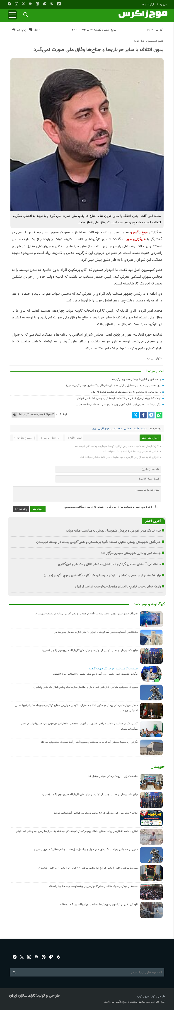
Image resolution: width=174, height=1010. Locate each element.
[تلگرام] (9, 3)
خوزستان (158, 767)
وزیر (94, 429)
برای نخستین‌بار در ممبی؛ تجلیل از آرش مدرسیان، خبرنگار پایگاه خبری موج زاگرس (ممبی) (113, 386)
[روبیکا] (44, 3)
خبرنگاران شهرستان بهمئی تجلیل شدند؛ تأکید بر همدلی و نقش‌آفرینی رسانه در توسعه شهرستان (98, 542)
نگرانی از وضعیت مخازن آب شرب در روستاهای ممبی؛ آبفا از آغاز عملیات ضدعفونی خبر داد (89, 742)
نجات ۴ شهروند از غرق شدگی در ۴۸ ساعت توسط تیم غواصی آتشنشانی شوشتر (119, 398)
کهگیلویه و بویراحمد (149, 604)
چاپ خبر (21, 30)
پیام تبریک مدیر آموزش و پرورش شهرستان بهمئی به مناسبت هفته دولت (113, 530)
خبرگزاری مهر (136, 239)
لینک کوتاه (61, 415)
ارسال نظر (38, 509)
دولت (144, 429)
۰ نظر (37, 30)
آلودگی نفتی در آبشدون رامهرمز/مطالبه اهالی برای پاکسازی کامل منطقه (99, 905)
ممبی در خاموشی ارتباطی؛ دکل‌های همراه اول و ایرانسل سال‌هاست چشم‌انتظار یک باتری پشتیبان (86, 687)
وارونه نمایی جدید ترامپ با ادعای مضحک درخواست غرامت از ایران (126, 392)
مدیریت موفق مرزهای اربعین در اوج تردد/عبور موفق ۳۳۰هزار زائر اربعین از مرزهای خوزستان (88, 868)
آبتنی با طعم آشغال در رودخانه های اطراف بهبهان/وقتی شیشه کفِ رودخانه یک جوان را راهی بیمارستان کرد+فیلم (77, 831)
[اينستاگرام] (16, 3)
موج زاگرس (103, 429)
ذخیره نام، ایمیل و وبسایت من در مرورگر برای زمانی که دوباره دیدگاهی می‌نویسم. (108, 507)
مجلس (127, 429)
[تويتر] (23, 3)
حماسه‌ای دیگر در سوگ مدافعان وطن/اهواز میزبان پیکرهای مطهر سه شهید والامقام (93, 886)
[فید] (58, 3)
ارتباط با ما (148, 4)
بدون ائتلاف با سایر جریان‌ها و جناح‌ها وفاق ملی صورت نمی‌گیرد (99, 50)
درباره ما (162, 4)
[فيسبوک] (143, 415)
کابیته (136, 429)
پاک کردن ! (21, 509)
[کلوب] (51, 957)
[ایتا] (37, 3)
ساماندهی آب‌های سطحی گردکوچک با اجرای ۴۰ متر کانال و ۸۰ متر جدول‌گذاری (109, 564)
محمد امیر (116, 429)
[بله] (51, 3)
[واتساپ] (159, 415)
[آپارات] (30, 3)
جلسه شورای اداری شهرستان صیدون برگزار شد (136, 379)
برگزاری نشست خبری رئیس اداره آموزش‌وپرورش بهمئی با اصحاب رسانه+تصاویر (118, 405)
